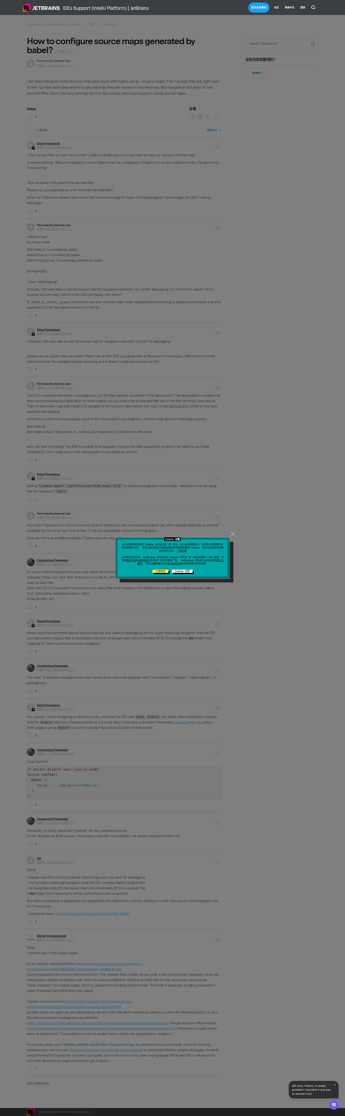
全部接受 (160, 571)
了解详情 (181, 551)
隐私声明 (131, 560)
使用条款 (143, 560)
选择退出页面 (174, 563)
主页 (41, 8)
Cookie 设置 (182, 571)
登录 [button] (302, 7)
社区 (276, 7)
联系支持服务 (258, 7)
